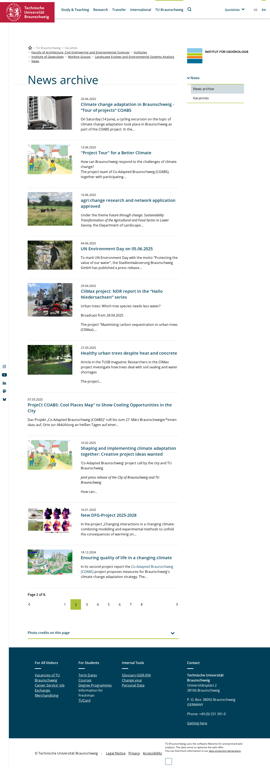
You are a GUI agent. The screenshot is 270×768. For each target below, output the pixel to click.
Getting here (197, 723)
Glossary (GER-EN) (136, 675)
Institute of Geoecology (47, 57)
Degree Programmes (95, 685)
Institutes (140, 52)
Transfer (119, 9)
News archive (203, 89)
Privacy (134, 753)
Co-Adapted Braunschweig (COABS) (127, 569)
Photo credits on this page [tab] (49, 632)
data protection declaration (225, 751)
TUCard (84, 700)
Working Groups (79, 57)
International (140, 9)
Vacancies (201, 98)
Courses (85, 680)
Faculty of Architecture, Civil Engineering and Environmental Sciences (80, 52)
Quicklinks (232, 10)
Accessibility (152, 753)
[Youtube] (4, 375)
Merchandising (46, 695)
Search (190, 9)
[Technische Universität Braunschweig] (27, 12)
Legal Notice (116, 753)
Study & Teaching (75, 9)
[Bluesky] (4, 399)
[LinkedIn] (4, 383)
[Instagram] (4, 367)
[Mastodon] (4, 391)
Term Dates (87, 675)
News (35, 61)
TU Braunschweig (169, 9)
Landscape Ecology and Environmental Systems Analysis (134, 57)
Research (100, 9)
